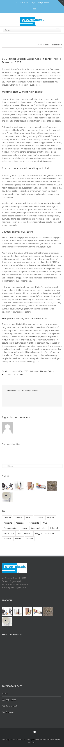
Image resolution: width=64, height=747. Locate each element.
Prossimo (56, 44)
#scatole (7, 538)
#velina (29, 538)
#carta (29, 517)
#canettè (18, 517)
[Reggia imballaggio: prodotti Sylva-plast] (7, 485)
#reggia (38, 533)
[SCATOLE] (29, 485)
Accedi (4, 693)
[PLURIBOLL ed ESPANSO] (7, 497)
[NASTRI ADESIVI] (41, 485)
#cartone (39, 517)
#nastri (24, 528)
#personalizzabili (38, 528)
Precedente (45, 44)
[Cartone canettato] (52, 485)
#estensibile (33, 523)
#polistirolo (9, 533)
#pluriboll (54, 528)
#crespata (8, 523)
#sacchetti (50, 533)
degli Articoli (9, 699)
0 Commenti (19, 374)
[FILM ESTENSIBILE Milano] (18, 485)
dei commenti (9, 706)
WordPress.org (8, 712)
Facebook (29, 8)
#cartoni (50, 517)
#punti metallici (24, 533)
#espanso (20, 523)
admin (7, 371)
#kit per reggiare (11, 528)
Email (12, 397)
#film (45, 523)
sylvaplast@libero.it (40, 3)
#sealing (19, 538)
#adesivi (7, 517)
